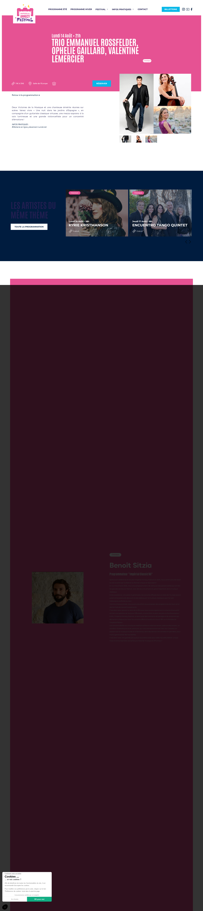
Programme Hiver (81, 9)
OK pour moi (39, 899)
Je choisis (14, 899)
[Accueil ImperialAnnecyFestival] (24, 13)
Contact (143, 9)
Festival (100, 9)
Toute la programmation (29, 227)
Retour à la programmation (25, 95)
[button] (187, 242)
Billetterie (170, 9)
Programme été (57, 9)
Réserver (101, 83)
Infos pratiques (121, 9)
